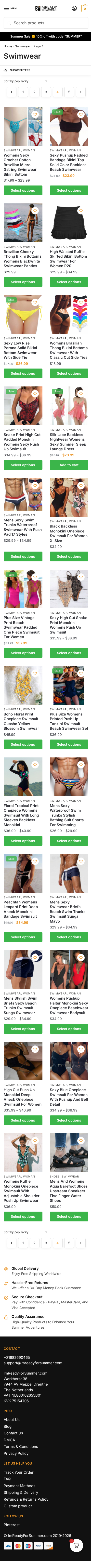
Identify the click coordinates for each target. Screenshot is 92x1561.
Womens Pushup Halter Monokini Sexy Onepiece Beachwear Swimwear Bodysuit (69, 1005)
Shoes (55, 1176)
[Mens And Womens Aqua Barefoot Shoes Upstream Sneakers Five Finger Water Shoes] (69, 1152)
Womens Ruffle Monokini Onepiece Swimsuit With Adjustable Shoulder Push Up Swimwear (21, 1191)
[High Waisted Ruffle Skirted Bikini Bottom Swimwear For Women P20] (69, 222)
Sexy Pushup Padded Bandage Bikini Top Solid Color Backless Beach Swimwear (69, 162)
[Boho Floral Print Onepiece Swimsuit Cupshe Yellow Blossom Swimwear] (23, 685)
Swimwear (22, 46)
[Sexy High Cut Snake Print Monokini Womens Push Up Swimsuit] (69, 589)
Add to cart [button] (69, 465)
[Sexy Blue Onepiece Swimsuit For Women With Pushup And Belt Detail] (69, 1061)
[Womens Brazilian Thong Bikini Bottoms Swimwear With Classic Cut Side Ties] (69, 314)
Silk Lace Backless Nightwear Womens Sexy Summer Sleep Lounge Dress (68, 441)
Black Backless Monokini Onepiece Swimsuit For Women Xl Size (69, 533)
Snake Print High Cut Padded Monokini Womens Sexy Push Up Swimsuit (22, 441)
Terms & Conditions (21, 1446)
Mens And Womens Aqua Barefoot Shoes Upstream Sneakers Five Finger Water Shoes (69, 1191)
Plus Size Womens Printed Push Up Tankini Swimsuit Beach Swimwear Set (69, 721)
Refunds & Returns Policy (26, 1499)
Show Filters (20, 70)
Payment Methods (19, 1485)
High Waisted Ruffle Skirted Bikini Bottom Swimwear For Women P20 (68, 258)
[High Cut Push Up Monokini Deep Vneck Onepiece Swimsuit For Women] (23, 1061)
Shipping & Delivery (21, 1492)
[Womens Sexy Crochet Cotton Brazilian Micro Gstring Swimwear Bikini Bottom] (23, 126)
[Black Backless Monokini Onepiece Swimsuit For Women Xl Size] (69, 497)
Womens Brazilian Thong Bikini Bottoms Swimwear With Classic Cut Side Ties (69, 350)
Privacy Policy (16, 1453)
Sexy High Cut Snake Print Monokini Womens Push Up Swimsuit (68, 625)
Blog (8, 1426)
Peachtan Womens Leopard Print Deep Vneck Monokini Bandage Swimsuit (21, 909)
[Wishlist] (35, 114)
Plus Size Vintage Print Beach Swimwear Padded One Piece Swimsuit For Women (21, 627)
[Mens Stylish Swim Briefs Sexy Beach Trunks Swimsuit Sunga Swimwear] (23, 969)
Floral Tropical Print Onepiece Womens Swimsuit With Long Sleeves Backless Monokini (21, 815)
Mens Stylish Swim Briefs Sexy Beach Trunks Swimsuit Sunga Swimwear (21, 1005)
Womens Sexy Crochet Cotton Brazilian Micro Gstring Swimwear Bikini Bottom (20, 165)
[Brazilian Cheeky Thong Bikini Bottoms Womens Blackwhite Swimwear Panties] (23, 222)
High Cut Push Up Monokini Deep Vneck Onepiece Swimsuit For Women (22, 1097)
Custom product (18, 1506)
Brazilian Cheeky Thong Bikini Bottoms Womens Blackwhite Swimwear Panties (22, 258)
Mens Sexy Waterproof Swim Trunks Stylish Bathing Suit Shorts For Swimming (67, 815)
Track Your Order (19, 1472)
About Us (12, 1419)
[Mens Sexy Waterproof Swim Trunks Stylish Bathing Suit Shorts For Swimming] (69, 776)
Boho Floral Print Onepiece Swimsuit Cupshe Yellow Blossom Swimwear (21, 721)
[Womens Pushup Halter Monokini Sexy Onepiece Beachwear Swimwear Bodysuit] (69, 969)
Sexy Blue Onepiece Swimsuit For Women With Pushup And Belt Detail (69, 1097)
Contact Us (13, 1433)
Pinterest (12, 1524)
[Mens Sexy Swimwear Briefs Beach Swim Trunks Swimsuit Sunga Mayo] (69, 873)
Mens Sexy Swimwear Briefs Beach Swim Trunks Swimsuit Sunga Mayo (67, 912)
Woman (29, 150)
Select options (23, 190)
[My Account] (74, 8)
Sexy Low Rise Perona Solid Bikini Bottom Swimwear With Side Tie (20, 350)
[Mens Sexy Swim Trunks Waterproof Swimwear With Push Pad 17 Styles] (23, 494)
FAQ (7, 1479)
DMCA (9, 1440)
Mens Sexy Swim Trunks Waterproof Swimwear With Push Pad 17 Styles (23, 527)
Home (8, 46)
